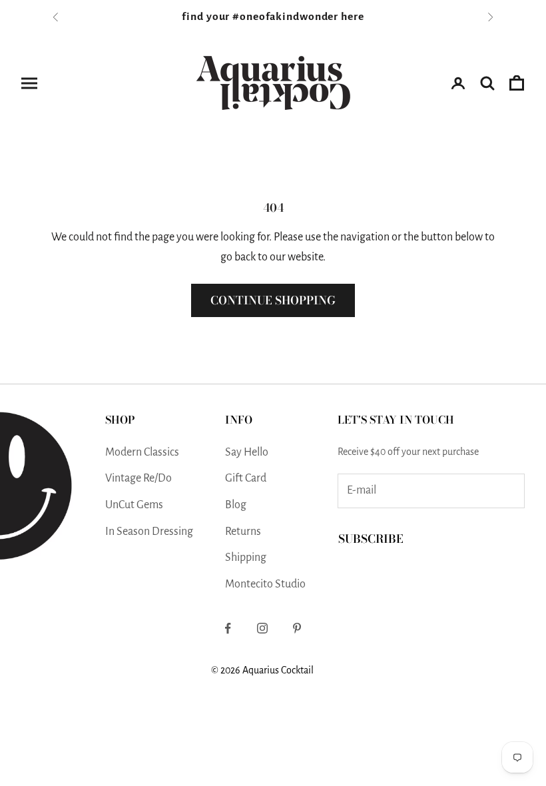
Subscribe (371, 539)
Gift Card (245, 478)
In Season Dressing (149, 532)
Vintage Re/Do (138, 478)
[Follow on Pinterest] (297, 628)
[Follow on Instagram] (262, 628)
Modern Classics (142, 452)
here (352, 17)
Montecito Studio (265, 584)
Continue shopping (273, 300)
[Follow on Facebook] (227, 628)
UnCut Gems (134, 505)
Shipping (245, 558)
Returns (243, 532)
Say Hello (246, 452)
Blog (235, 505)
